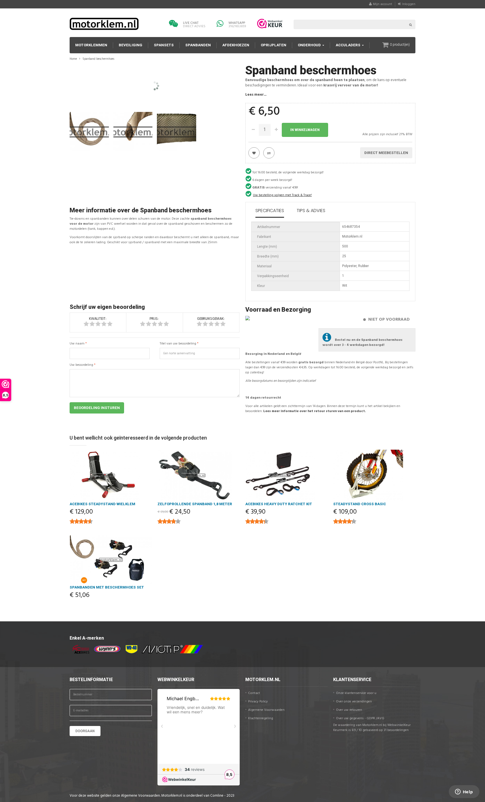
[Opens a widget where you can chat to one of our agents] (464, 792)
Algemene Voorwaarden (266, 710)
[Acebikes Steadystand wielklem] (111, 475)
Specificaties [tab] (269, 210)
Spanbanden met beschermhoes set (107, 587)
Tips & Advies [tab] (311, 210)
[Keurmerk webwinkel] (269, 23)
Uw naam (77, 343)
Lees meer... (255, 95)
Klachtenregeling (260, 718)
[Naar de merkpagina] (79, 649)
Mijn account (382, 4)
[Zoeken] (410, 24)
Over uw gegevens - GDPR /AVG (360, 718)
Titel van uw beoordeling (178, 343)
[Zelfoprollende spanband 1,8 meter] (198, 475)
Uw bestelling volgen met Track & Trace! (282, 195)
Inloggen (408, 4)
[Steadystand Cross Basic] (374, 475)
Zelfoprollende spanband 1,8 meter (194, 504)
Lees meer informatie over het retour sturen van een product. (314, 411)
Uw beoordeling (81, 364)
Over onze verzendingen (354, 701)
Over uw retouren (349, 710)
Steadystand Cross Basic (359, 504)
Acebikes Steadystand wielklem (102, 504)
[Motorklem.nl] (104, 24)
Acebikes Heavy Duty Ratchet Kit (278, 504)
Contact (254, 693)
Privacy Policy (258, 701)
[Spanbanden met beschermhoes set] (111, 560)
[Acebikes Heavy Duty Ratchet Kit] (286, 475)
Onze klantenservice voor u (356, 693)
